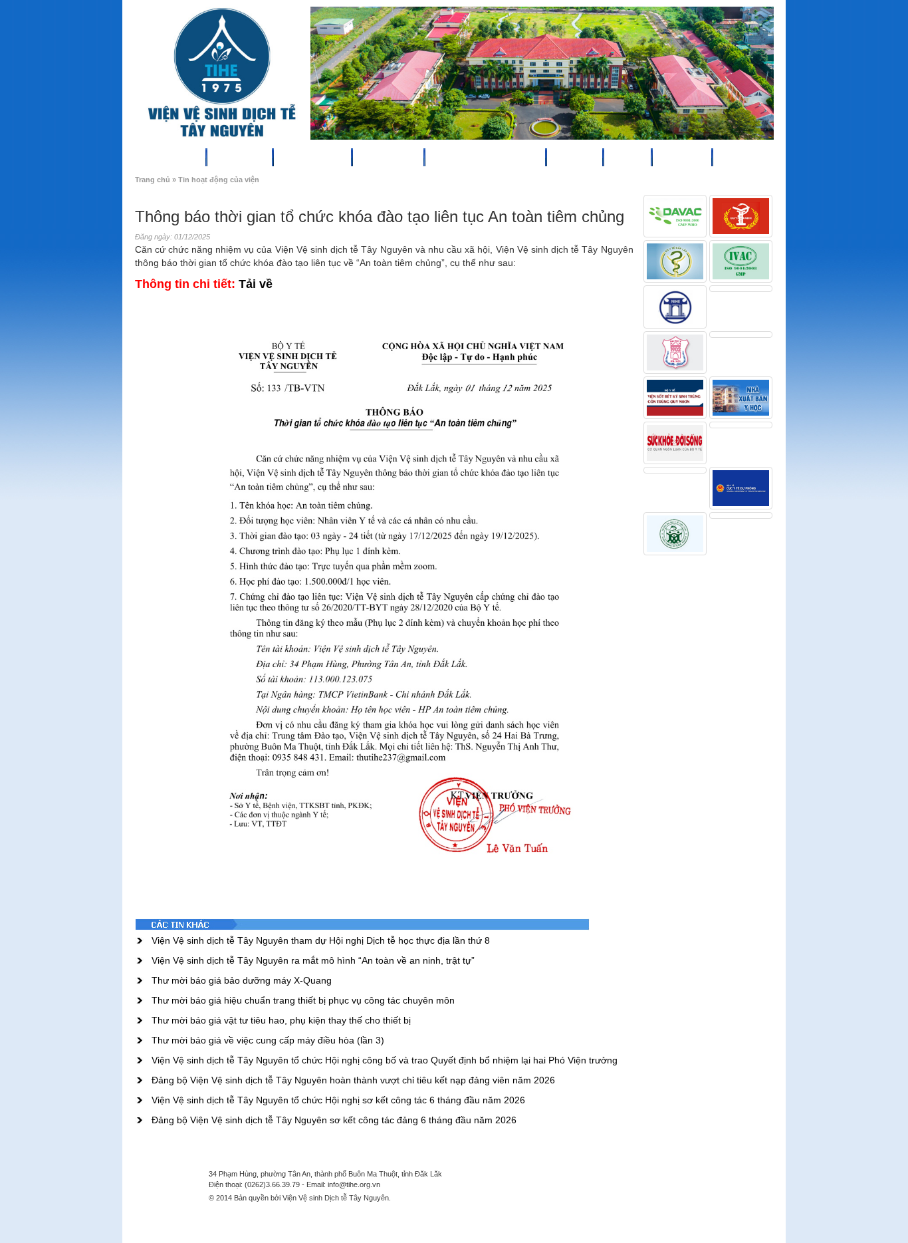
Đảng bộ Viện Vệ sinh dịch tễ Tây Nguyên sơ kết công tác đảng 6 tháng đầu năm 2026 (334, 1120)
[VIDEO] (643, 155)
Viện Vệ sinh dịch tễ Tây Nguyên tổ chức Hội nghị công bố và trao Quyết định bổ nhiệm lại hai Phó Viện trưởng (385, 1060)
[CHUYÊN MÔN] (343, 155)
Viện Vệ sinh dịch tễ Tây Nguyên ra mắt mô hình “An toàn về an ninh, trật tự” (313, 960)
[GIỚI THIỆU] (264, 155)
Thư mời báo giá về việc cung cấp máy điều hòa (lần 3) (268, 1040)
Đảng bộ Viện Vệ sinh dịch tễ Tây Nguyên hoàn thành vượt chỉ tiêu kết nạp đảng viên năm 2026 (353, 1080)
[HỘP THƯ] (704, 155)
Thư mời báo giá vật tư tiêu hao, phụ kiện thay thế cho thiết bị (281, 1020)
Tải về (256, 284)
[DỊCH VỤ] (595, 155)
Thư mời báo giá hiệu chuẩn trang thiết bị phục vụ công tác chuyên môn (303, 1000)
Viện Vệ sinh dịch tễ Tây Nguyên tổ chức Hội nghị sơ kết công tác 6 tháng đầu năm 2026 (338, 1100)
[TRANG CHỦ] (198, 155)
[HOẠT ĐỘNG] (416, 155)
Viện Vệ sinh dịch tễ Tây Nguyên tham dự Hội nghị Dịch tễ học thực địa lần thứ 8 (321, 940)
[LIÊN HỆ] (759, 155)
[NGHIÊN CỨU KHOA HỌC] (537, 155)
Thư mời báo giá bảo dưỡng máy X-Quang (242, 980)
